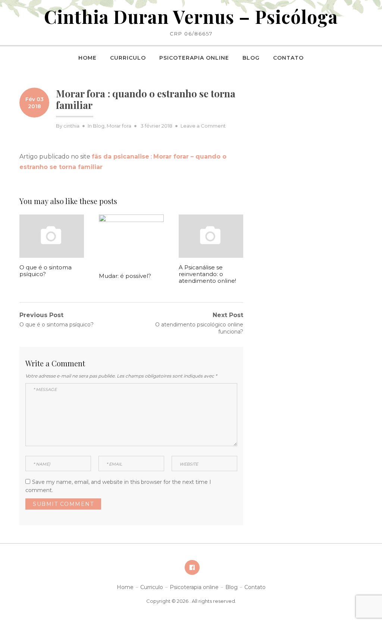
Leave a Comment (203, 126)
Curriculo (128, 57)
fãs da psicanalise (120, 156)
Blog (251, 57)
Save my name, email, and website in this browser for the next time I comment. (118, 486)
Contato (288, 57)
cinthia (71, 126)
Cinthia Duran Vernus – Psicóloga (191, 16)
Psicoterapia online (194, 57)
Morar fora (119, 126)
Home (87, 57)
